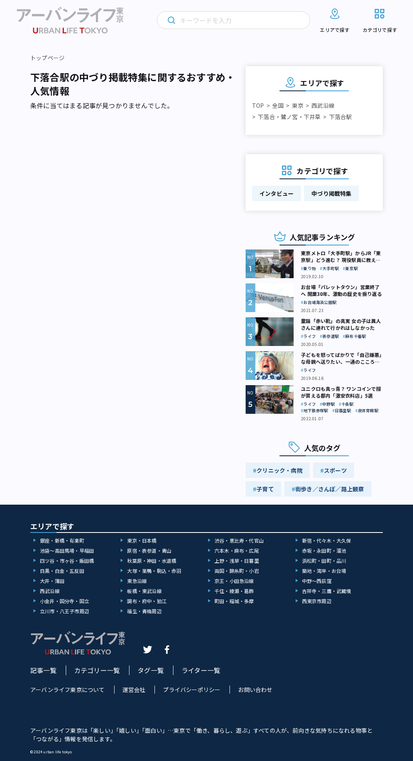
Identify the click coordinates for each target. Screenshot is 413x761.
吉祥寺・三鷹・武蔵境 (326, 590)
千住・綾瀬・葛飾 (234, 590)
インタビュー (276, 193)
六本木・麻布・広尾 (237, 550)
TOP (258, 105)
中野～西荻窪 (317, 580)
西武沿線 (322, 105)
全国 (278, 105)
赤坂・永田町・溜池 (324, 550)
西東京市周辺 (317, 600)
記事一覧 (43, 670)
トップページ (47, 58)
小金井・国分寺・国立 (64, 600)
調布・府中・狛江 (147, 600)
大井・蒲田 (52, 580)
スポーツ (335, 470)
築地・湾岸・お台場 (324, 570)
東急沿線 (137, 580)
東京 (297, 105)
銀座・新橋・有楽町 (62, 540)
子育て (265, 489)
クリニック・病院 (279, 470)
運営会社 (134, 690)
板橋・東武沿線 (144, 590)
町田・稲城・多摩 (234, 600)
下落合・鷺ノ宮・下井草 (289, 117)
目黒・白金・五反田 (62, 570)
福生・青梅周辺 (144, 611)
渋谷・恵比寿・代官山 (239, 540)
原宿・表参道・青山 (149, 550)
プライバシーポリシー (191, 690)
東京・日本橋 (141, 540)
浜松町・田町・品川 (324, 560)
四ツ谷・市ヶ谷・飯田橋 (67, 560)
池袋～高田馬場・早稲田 (67, 550)
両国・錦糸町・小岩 (237, 570)
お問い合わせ (255, 690)
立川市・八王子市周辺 (64, 611)
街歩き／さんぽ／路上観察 (329, 489)
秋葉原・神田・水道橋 (151, 560)
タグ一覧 (151, 670)
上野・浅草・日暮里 (237, 560)
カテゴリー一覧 (97, 670)
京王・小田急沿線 (234, 580)
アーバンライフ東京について (67, 690)
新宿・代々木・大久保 (326, 540)
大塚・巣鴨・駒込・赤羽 (154, 570)
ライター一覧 (200, 670)
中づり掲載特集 (331, 193)
